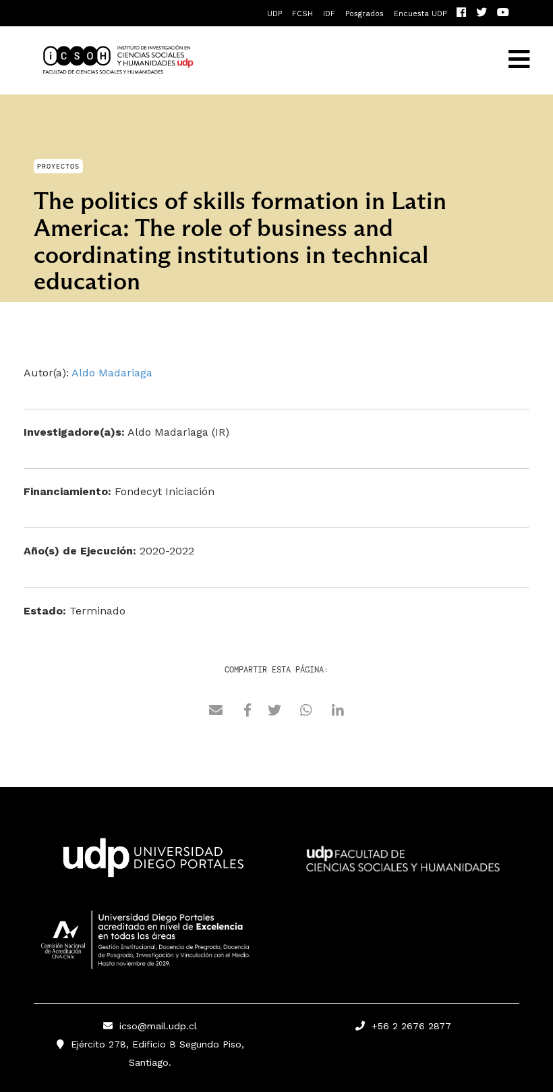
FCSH (302, 13)
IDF (329, 13)
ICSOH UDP (228, 60)
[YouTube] (503, 13)
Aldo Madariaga (111, 372)
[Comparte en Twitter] (274, 712)
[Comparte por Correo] (215, 712)
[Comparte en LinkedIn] (337, 712)
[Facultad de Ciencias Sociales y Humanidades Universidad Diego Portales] (403, 868)
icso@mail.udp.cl (158, 1026)
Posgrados (364, 13)
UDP (274, 13)
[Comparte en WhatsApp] (306, 712)
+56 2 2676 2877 (408, 1026)
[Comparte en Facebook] (247, 712)
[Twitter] (481, 13)
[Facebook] (461, 13)
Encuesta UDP (420, 13)
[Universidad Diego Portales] (150, 861)
